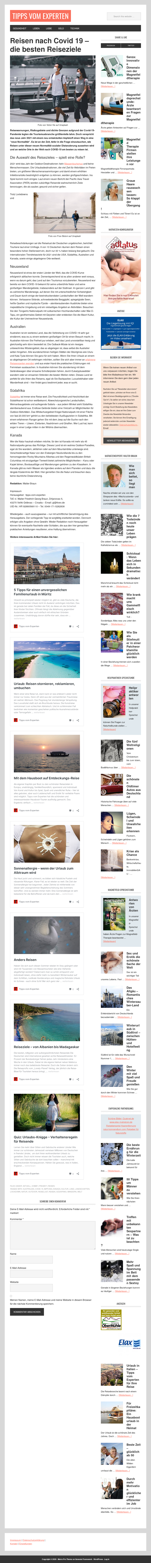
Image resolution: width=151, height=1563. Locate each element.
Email (105, 428)
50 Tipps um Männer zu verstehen (133, 1186)
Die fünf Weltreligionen (133, 744)
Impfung (48, 1189)
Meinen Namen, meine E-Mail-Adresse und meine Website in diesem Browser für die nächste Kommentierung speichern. (50, 1301)
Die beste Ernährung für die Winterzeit (134, 1150)
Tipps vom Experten (40, 16)
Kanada (56, 1189)
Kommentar (17, 1219)
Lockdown (15, 1191)
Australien (28, 1189)
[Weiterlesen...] (108, 86)
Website (14, 1282)
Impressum (15, 1540)
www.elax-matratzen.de (121, 1121)
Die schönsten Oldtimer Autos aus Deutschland (134, 786)
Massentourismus (73, 163)
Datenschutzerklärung (128, 425)
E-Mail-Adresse (18, 1268)
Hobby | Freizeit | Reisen (43, 1186)
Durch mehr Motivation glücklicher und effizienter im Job (134, 1491)
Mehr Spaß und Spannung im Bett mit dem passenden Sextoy (134, 1272)
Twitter (131, 46)
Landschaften (82, 1189)
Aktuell (27, 1186)
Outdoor (32, 1191)
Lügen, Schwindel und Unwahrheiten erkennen (134, 822)
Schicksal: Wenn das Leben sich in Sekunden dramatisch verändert (134, 565)
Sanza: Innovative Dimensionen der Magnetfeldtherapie (133, 67)
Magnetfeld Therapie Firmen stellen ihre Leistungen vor (133, 151)
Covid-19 (39, 1189)
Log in (106, 1559)
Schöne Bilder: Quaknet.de (121, 1118)
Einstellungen (25, 1543)
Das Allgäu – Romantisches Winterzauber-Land (134, 996)
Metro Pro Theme (65, 1559)
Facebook (111, 46)
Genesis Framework (83, 1559)
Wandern (72, 1191)
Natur (24, 1191)
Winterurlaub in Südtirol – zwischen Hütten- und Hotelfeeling (133, 1037)
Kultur (64, 1189)
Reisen (52, 1191)
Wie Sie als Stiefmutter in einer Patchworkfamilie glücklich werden (134, 644)
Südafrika (15, 396)
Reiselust (43, 1191)
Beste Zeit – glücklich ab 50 (134, 1449)
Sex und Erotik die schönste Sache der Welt (134, 960)
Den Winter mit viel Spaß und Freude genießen (133, 1075)
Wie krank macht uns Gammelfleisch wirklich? (134, 603)
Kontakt (13, 1543)
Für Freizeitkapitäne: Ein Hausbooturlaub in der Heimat (133, 1415)
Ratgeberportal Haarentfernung (121, 1125)
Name (13, 1253)
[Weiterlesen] (127, 503)
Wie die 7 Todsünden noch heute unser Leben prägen (133, 526)
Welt (79, 1191)
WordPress (98, 1559)
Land (71, 1189)
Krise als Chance (133, 853)
